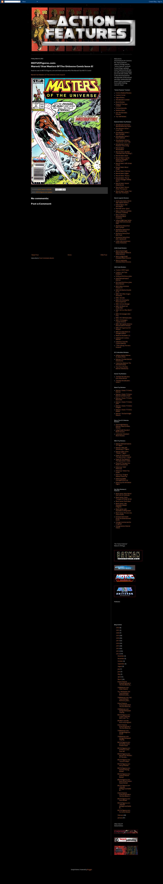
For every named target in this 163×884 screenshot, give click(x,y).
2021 (118, 630)
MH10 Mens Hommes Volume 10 (122, 287)
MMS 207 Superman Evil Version (123, 328)
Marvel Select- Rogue (122, 173)
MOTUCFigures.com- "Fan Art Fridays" (124, 760)
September (121, 664)
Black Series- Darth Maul (123, 501)
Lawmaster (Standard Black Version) (122, 434)
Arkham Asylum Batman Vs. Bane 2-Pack (123, 356)
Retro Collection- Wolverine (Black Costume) (121, 216)
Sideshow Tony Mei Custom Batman (122, 342)
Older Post (104, 255)
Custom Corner (120, 95)
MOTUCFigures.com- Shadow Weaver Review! (124, 775)
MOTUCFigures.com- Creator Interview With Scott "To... (124, 716)
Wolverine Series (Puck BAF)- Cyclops (123, 226)
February (121, 815)
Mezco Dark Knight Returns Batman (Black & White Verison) (123, 252)
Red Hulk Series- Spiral (122, 208)
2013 (118, 651)
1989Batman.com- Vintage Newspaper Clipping (124, 710)
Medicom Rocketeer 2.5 (123, 335)
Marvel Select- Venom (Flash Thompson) (122, 188)
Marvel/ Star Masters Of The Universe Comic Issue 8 (48, 75)
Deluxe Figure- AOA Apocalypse (121, 205)
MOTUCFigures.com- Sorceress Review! (124, 811)
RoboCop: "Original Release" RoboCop (122, 475)
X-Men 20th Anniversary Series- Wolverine (123, 242)
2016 (118, 643)
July (119, 669)
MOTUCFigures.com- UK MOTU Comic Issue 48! (124, 749)
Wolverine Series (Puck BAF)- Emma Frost (123, 230)
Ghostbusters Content (122, 100)
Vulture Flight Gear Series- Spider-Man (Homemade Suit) (124, 222)
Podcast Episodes (121, 108)
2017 (118, 641)
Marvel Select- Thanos (122, 176)
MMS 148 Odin (120, 298)
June (119, 671)
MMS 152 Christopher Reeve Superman (122, 300)
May (119, 674)
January (120, 818)
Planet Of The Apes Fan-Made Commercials (123, 464)
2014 (118, 648)
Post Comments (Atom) (46, 258)
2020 (118, 633)
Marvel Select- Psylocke (123, 171)
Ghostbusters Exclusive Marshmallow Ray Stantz (123, 125)
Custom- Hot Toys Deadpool (121, 273)
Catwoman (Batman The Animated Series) (123, 364)
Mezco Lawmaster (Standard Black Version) (123, 261)
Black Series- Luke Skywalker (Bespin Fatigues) (121, 505)
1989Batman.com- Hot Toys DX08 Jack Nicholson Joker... (125, 699)
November (121, 658)
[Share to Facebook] (62, 189)
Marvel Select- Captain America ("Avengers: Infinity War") (122, 159)
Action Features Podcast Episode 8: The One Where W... (124, 705)
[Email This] (56, 189)
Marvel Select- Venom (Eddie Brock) (122, 184)
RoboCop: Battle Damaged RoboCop (122, 479)
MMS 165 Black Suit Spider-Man (122, 307)
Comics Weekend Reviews (123, 93)
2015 (118, 646)
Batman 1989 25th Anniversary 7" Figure (122, 448)
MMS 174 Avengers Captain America (121, 320)
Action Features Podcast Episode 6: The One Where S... (124, 794)
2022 (118, 627)
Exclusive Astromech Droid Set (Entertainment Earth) (123, 518)
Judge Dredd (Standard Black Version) (123, 430)
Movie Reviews (120, 102)
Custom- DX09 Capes (122, 270)
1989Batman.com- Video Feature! (123, 688)
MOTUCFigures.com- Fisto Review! (124, 799)
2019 (118, 635)
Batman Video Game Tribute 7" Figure (122, 452)
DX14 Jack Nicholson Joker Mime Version (124, 283)
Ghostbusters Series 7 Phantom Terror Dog (122, 144)
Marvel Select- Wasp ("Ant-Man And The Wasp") (124, 192)
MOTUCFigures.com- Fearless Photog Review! (124, 769)
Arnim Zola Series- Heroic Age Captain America (123, 201)
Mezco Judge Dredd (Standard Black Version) (123, 257)
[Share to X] (60, 189)
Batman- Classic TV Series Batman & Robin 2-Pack (124, 395)
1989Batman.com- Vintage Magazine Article (124, 732)
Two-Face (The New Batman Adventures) (122, 367)
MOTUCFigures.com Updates (44, 192)
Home (69, 255)
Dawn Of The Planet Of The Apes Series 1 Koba (123, 460)
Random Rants (120, 110)
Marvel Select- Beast (122, 156)
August (120, 666)
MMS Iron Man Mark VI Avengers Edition (123, 332)
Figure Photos (120, 97)
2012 (118, 654)
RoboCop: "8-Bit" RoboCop (121, 467)
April (119, 677)
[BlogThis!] (58, 189)
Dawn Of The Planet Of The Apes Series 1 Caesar (123, 456)
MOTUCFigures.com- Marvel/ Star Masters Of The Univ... (125, 755)
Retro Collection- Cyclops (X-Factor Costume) (123, 211)
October (120, 661)
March (120, 679)
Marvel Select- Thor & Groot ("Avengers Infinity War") (123, 179)
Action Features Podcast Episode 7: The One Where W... (124, 726)
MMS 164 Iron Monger (123, 304)
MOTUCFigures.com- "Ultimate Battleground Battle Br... (124, 788)
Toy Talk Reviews (121, 116)
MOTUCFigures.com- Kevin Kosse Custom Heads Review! (125, 781)
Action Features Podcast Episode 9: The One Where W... (124, 683)
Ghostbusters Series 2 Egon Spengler (122, 133)
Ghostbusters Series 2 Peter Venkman (122, 137)
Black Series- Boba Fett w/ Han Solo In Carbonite (123, 494)
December (121, 656)
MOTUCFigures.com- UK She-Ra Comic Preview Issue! (124, 744)
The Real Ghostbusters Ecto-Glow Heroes (123, 377)
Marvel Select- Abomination (120, 148)
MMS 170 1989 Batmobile (124, 318)
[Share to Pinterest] (65, 189)
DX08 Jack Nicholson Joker (124, 276)
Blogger (89, 869)
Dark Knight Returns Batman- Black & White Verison (123, 426)
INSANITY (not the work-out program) (124, 721)
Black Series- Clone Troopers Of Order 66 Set (124, 498)
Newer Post (35, 255)
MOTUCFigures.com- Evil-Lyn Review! (124, 764)
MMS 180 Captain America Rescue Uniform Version (124, 324)
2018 (118, 638)
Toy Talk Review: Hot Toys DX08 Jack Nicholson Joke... (124, 693)
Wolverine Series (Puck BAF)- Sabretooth (123, 238)
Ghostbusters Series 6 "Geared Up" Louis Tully (123, 141)
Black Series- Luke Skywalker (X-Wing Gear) (123, 509)
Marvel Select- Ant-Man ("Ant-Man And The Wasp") (124, 152)
